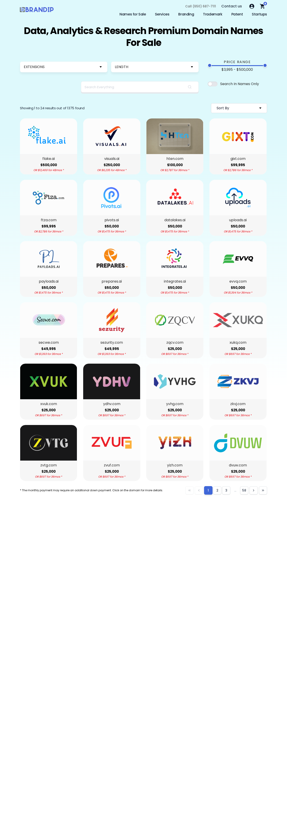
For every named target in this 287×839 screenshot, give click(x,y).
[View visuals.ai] (111, 136)
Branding (186, 14)
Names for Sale (133, 14)
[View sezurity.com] (111, 320)
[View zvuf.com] (111, 443)
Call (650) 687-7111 (200, 6)
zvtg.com (48, 465)
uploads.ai (238, 220)
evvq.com (238, 281)
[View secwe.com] (48, 320)
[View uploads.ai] (238, 197)
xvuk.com (48, 404)
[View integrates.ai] (174, 259)
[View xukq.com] (238, 320)
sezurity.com (111, 342)
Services (162, 14)
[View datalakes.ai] (174, 197)
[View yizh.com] (174, 443)
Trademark (212, 14)
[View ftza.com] (48, 197)
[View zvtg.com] (48, 443)
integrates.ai (175, 281)
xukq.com (238, 342)
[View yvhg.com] (174, 381)
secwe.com (49, 342)
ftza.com (49, 220)
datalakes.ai (174, 220)
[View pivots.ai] (111, 197)
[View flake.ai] (48, 136)
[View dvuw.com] (238, 443)
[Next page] (254, 490)
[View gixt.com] (238, 136)
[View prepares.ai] (111, 259)
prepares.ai (112, 281)
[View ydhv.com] (111, 381)
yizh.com (175, 465)
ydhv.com (111, 404)
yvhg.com (174, 404)
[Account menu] (251, 6)
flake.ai (48, 159)
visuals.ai (111, 159)
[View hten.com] (174, 136)
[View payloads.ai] (48, 259)
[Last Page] (263, 490)
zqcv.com (174, 342)
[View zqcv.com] (174, 320)
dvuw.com (238, 465)
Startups (259, 14)
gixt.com (238, 159)
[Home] (37, 10)
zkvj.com (238, 404)
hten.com (174, 159)
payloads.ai (49, 281)
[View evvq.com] (238, 259)
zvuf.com (112, 465)
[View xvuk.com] (48, 381)
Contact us (231, 6)
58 (244, 490)
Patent (237, 14)
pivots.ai (111, 220)
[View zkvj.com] (238, 381)
